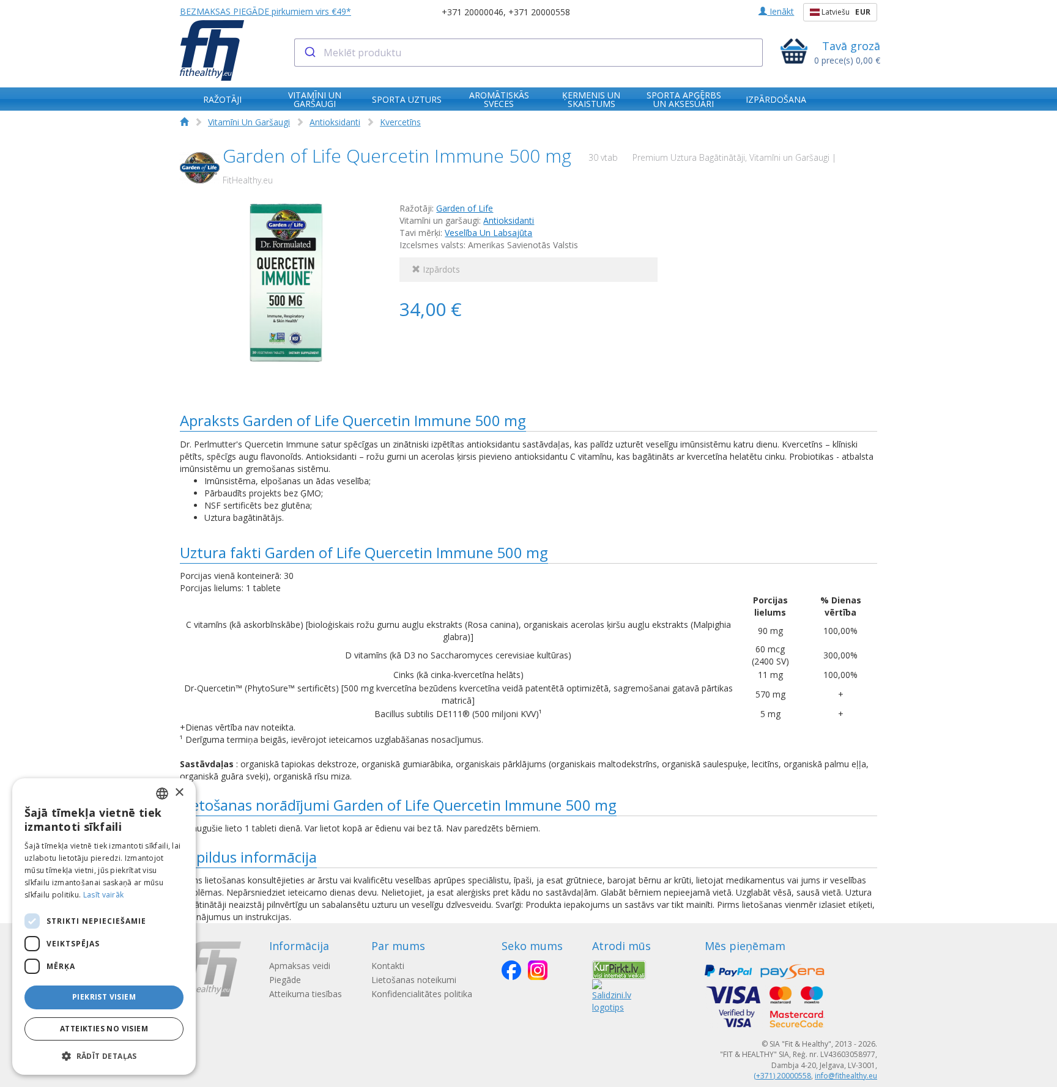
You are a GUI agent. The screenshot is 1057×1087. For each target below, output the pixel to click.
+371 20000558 (539, 12)
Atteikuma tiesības (305, 994)
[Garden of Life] (200, 168)
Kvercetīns (400, 122)
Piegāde (285, 980)
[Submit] (309, 52)
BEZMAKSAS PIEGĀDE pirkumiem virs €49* (265, 11)
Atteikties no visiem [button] (104, 1028)
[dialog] (104, 926)
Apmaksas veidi (299, 965)
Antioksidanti (335, 122)
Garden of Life (464, 208)
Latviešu (845, 12)
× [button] (179, 792)
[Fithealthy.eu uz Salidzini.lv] (611, 995)
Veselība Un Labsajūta (488, 232)
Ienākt (780, 11)
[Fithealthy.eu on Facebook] (511, 970)
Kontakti (387, 965)
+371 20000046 (472, 12)
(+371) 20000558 (782, 1075)
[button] (104, 1055)
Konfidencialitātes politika (421, 994)
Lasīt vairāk (103, 895)
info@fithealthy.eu (846, 1075)
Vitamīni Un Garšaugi (249, 122)
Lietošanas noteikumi (413, 980)
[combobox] (528, 53)
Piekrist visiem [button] (104, 997)
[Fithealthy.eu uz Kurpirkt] (619, 969)
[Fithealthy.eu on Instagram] (537, 970)
